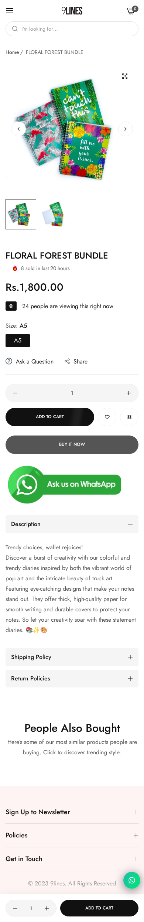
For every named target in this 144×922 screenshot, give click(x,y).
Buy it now (72, 444)
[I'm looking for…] (13, 28)
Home (12, 52)
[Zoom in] (124, 76)
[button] (125, 129)
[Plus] (128, 393)
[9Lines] (72, 10)
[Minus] (15, 393)
